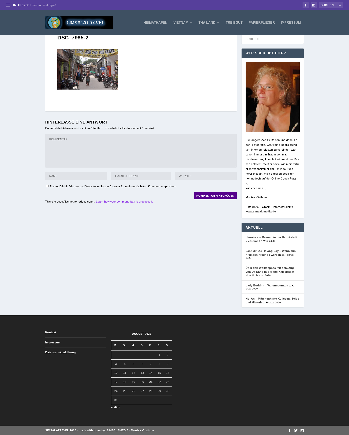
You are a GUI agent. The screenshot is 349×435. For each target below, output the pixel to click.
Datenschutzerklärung (60, 352)
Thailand (207, 22)
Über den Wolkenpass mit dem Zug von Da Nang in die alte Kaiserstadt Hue (270, 271)
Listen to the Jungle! (43, 5)
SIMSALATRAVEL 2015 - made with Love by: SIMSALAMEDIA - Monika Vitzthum (99, 430)
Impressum (291, 22)
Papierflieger (262, 22)
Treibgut (234, 22)
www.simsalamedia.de (261, 211)
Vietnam (180, 22)
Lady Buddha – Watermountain (267, 285)
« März (115, 407)
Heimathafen (155, 22)
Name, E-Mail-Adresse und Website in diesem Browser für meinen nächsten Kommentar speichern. (113, 186)
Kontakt (50, 332)
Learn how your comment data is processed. (124, 201)
